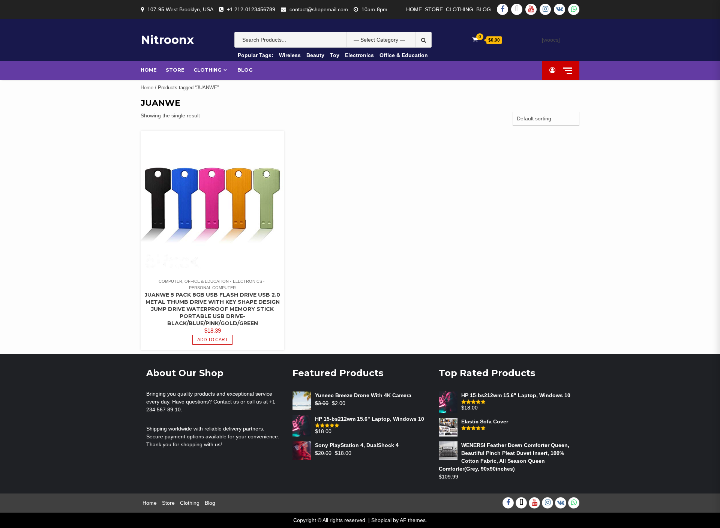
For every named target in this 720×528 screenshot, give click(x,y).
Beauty (315, 55)
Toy (334, 55)
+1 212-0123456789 (251, 9)
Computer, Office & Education (194, 281)
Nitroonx (167, 40)
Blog (483, 9)
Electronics (359, 55)
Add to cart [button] (212, 339)
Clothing (459, 9)
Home (414, 9)
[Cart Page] (475, 39)
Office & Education (404, 55)
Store (434, 9)
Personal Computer (212, 287)
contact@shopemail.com (319, 9)
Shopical (381, 520)
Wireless (290, 55)
